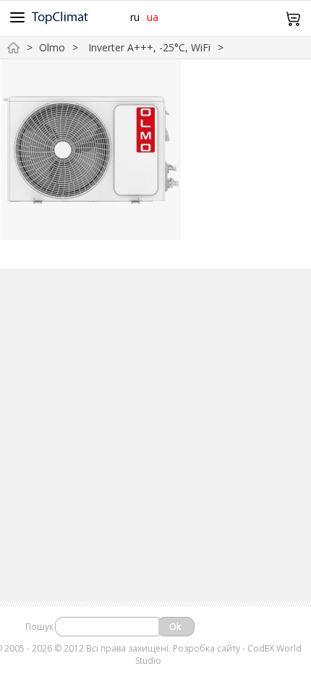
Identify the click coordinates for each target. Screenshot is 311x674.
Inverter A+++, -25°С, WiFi (149, 47)
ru (135, 17)
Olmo (52, 47)
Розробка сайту (206, 648)
